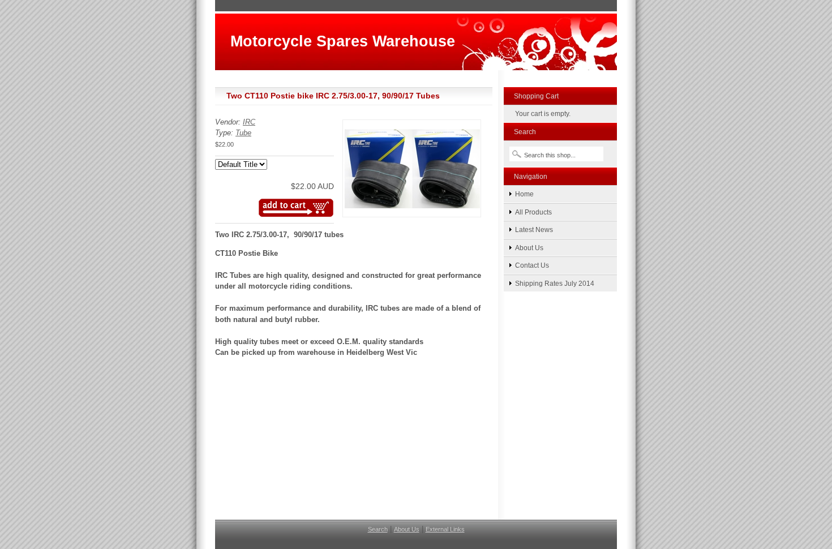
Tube (243, 132)
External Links (445, 529)
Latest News (534, 229)
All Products (533, 212)
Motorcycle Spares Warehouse (342, 41)
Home (524, 194)
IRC (249, 122)
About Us (529, 247)
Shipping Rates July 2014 (554, 283)
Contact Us (532, 265)
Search (378, 529)
